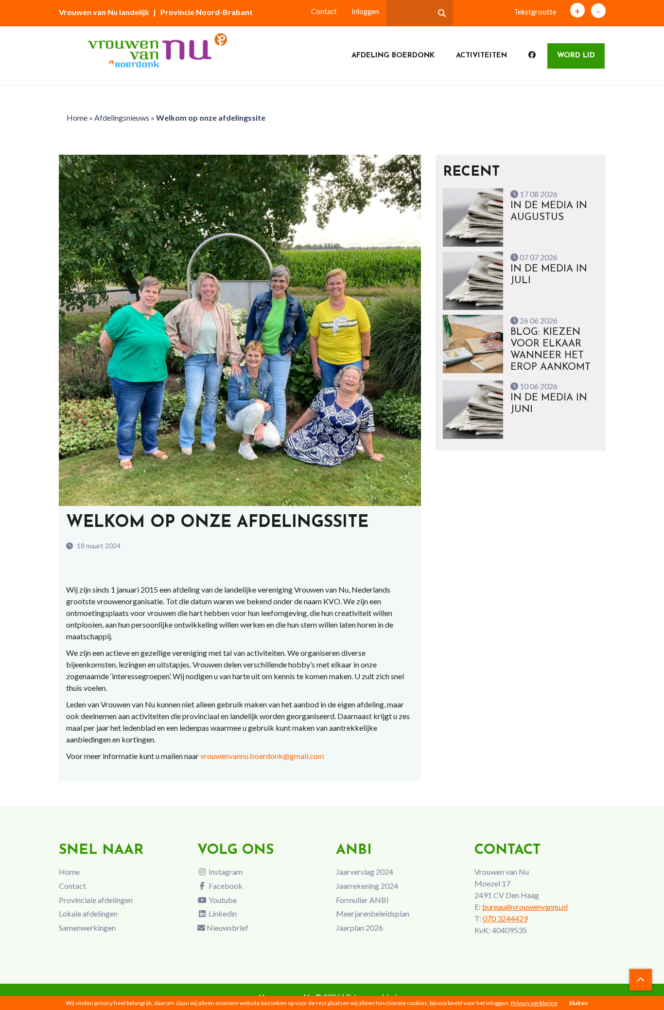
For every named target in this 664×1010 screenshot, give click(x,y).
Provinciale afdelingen (96, 899)
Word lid (576, 55)
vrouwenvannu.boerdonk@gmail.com (262, 755)
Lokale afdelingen (88, 913)
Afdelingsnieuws (121, 117)
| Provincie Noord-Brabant (203, 12)
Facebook (225, 885)
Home (77, 117)
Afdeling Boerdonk (393, 55)
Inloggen (365, 11)
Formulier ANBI (362, 899)
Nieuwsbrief (226, 927)
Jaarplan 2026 (359, 927)
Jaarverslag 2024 (364, 871)
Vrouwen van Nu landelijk (104, 12)
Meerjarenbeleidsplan (372, 913)
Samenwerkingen (87, 927)
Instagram (225, 871)
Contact (324, 11)
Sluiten (578, 1003)
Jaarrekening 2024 (367, 885)
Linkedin (222, 913)
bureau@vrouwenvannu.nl (525, 906)
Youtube (222, 899)
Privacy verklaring (534, 1003)
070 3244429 (505, 918)
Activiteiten (481, 55)
